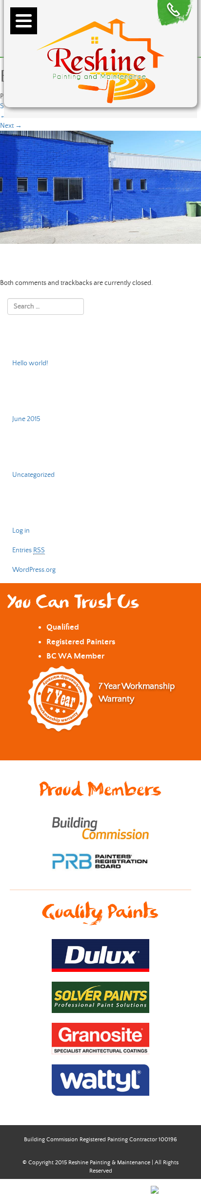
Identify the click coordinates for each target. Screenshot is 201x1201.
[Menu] (23, 20)
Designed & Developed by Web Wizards (94, 1189)
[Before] (100, 186)
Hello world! (30, 363)
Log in (21, 531)
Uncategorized (33, 475)
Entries (28, 550)
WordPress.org (34, 570)
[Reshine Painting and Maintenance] (100, 59)
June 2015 (26, 419)
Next (11, 126)
